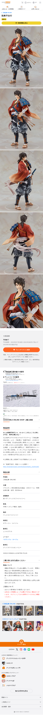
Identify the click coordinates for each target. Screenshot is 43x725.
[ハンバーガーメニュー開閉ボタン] (40, 2)
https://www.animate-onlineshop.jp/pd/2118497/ (12, 380)
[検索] (19, 2)
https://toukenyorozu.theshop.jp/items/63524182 (12, 375)
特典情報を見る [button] (23, 23)
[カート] (22, 3)
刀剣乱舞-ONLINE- (7, 12)
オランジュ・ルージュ (11, 539)
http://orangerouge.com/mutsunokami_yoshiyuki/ (21, 466)
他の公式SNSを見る (21, 691)
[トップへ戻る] (21, 642)
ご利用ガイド (6, 702)
